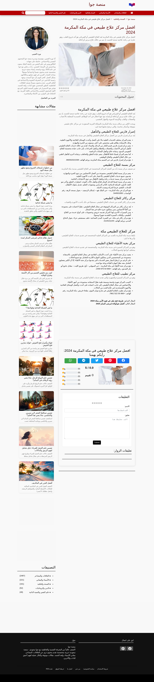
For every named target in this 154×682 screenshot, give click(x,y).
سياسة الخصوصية (88, 669)
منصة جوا (131, 19)
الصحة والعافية (90, 13)
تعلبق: (127, 415)
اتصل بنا (69, 669)
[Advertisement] (97, 321)
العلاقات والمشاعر (120, 13)
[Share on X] (97, 360)
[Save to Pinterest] (110, 360)
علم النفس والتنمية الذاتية (57, 13)
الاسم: (127, 406)
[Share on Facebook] (123, 360)
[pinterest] (123, 648)
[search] (23, 13)
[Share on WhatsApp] (70, 360)
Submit (97, 442)
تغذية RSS (49, 669)
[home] (132, 13)
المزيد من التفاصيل (48, 98)
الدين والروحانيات (75, 13)
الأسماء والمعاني (104, 13)
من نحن (77, 669)
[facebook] (130, 648)
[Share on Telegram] (84, 360)
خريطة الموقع (60, 669)
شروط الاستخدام (102, 669)
